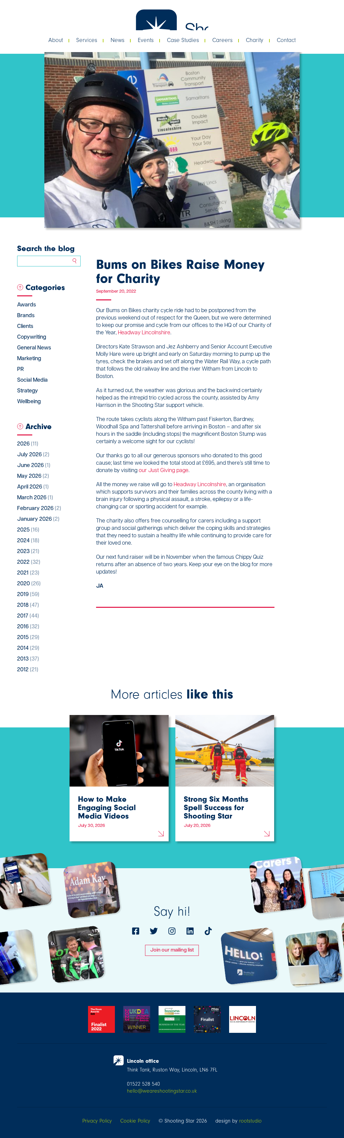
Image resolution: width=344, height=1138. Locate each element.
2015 (28, 637)
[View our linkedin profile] (190, 931)
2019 (28, 594)
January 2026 (38, 519)
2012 (27, 670)
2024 (28, 541)
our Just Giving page (163, 470)
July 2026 (33, 455)
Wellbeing (29, 402)
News (117, 40)
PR (20, 369)
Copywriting (31, 337)
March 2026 (35, 498)
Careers (222, 40)
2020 (29, 584)
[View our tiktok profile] (208, 931)
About (55, 40)
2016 (28, 627)
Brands (26, 316)
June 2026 (33, 465)
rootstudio (250, 1121)
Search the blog (46, 248)
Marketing (29, 359)
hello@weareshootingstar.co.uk (162, 1091)
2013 (28, 659)
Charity (254, 40)
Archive (39, 426)
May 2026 (33, 476)
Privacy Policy (97, 1121)
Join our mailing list (172, 950)
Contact (286, 40)
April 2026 (33, 487)
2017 (28, 616)
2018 (28, 605)
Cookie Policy (135, 1121)
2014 (28, 648)
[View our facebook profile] (136, 931)
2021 (28, 573)
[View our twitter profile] (154, 931)
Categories (45, 287)
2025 (28, 530)
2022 (28, 562)
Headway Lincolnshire (144, 333)
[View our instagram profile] (172, 931)
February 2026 (39, 508)
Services (86, 40)
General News (34, 348)
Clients (25, 326)
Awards (26, 305)
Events (146, 40)
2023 (28, 551)
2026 (27, 444)
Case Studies (183, 40)
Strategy (27, 391)
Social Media (32, 380)
